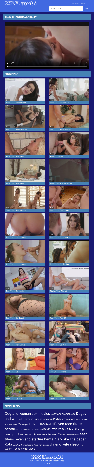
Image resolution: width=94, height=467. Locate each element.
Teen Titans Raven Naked (16, 129)
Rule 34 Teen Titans (58, 372)
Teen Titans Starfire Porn (60, 264)
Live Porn (74, 3)
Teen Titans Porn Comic (15, 345)
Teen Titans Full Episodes (60, 210)
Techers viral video (24, 448)
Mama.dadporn (82, 419)
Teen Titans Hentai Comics (16, 264)
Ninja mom (38, 445)
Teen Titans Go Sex (14, 372)
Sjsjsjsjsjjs (47, 445)
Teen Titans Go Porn (58, 345)
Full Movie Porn (37, 460)
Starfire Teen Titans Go (59, 291)
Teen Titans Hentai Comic (16, 237)
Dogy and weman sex (63, 413)
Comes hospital (27, 445)
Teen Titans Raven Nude (16, 103)
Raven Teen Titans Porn (15, 183)
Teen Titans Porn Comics (60, 237)
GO (86, 8)
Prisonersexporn (43, 419)
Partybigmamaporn (64, 419)
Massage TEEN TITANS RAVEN (36, 424)
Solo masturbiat (11, 424)
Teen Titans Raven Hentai (60, 129)
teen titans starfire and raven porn (29, 429)
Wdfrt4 (9, 448)
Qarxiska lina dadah (71, 439)
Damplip (28, 419)
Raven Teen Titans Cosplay (61, 183)
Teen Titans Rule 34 (58, 318)
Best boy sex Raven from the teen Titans (41, 434)
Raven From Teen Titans (59, 156)
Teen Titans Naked (57, 399)
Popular (84, 3)
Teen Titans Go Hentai (15, 318)
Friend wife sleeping (67, 444)
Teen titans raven (73, 435)
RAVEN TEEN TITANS (55, 429)
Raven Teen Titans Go (15, 156)
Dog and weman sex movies (27, 413)
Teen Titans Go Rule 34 (15, 399)
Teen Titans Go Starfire (15, 291)
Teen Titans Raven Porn (59, 103)
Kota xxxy (13, 444)
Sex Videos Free (56, 460)
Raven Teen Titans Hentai (16, 210)
